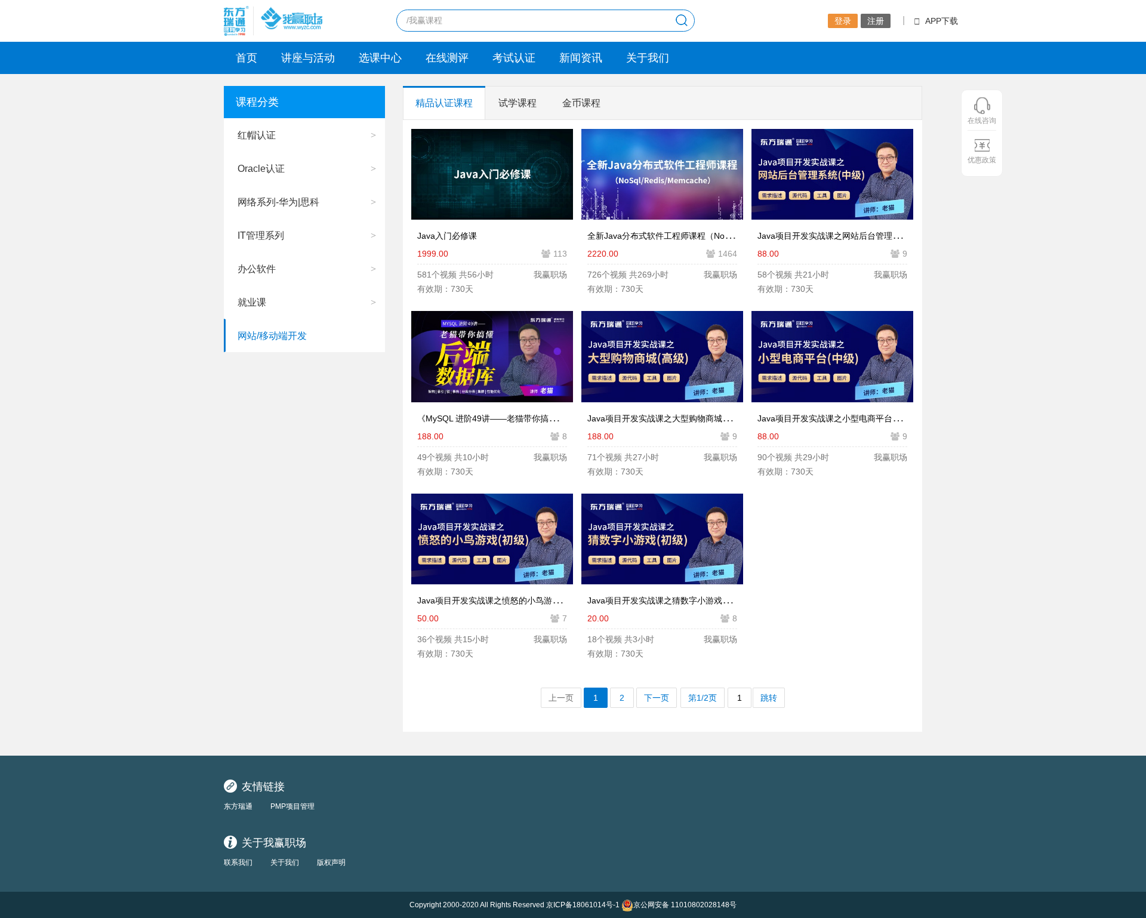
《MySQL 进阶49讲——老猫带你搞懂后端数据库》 (512, 418)
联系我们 (238, 862)
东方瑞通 (238, 806)
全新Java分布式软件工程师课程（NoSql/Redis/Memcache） (700, 236)
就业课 (252, 302)
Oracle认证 (261, 169)
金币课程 (581, 103)
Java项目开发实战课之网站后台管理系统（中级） (849, 236)
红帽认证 (257, 135)
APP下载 (941, 21)
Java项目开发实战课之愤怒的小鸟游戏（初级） (505, 600)
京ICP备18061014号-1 (583, 905)
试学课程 (517, 103)
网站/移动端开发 (272, 336)
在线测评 (447, 58)
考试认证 (513, 58)
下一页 (656, 698)
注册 (875, 21)
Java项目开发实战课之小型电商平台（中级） (841, 418)
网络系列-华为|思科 (278, 202)
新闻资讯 (580, 58)
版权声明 (331, 862)
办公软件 (257, 269)
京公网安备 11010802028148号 (685, 905)
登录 (842, 21)
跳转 (768, 698)
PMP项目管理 (292, 806)
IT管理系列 (261, 235)
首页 (246, 58)
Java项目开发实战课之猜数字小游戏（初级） (671, 600)
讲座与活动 (308, 58)
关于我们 (647, 58)
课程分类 (257, 102)
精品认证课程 (444, 103)
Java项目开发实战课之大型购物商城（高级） (671, 418)
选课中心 (380, 58)
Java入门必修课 (447, 236)
